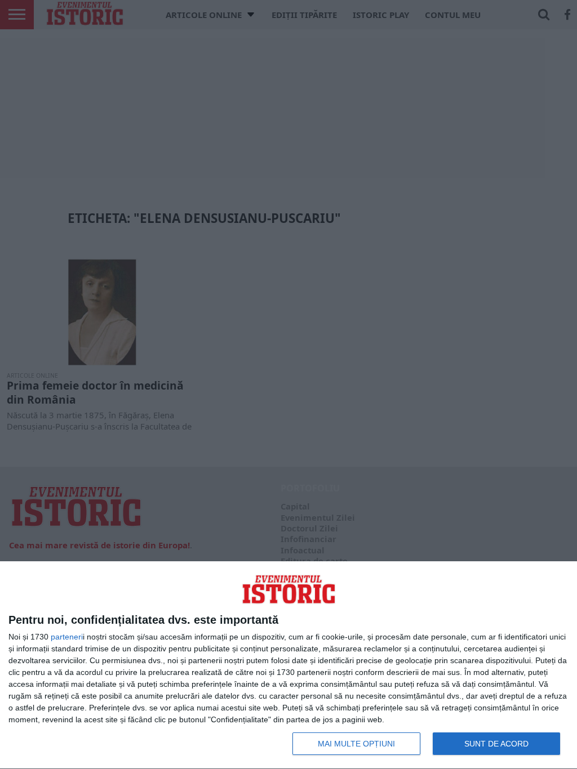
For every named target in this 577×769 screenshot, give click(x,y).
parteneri (67, 637)
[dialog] (288, 665)
